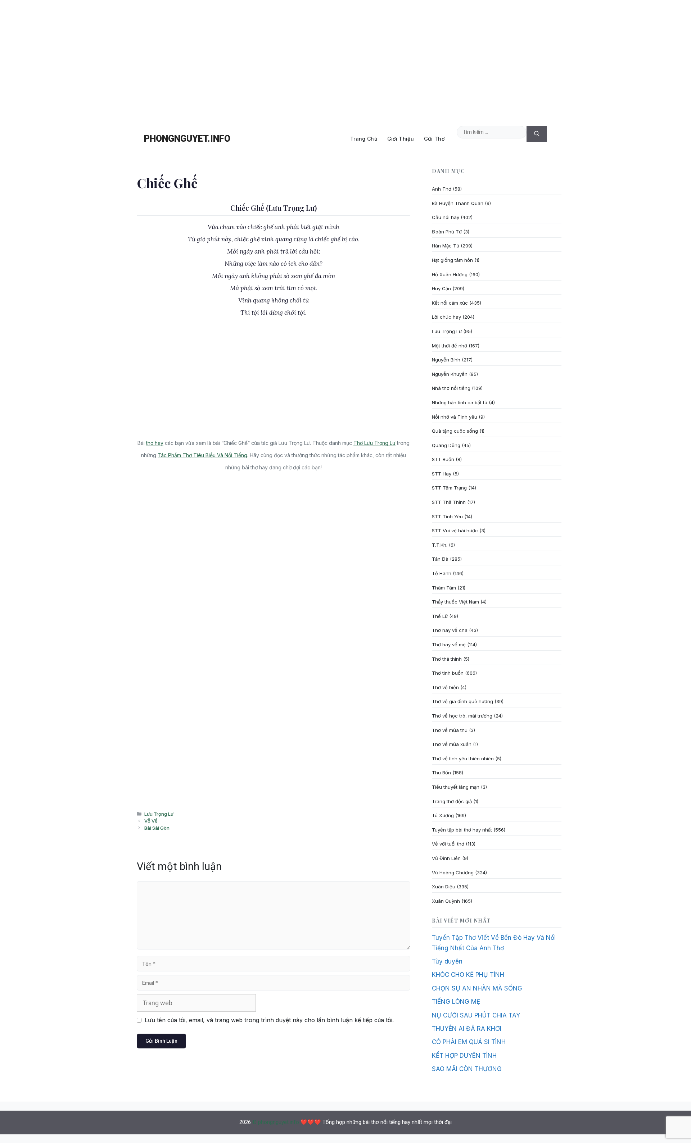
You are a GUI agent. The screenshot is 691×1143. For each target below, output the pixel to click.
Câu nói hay (445, 217)
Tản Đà (440, 559)
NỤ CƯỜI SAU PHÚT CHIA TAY (476, 1015)
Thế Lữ (440, 616)
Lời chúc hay (446, 317)
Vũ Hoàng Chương (453, 872)
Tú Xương (443, 815)
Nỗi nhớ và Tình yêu (454, 417)
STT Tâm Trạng (449, 488)
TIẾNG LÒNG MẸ (456, 1001)
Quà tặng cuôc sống (455, 431)
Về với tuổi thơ (448, 844)
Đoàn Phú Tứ (447, 231)
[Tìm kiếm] (537, 134)
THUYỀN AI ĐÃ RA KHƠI (466, 1028)
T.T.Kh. (439, 545)
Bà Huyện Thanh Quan (457, 203)
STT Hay (441, 474)
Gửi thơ (434, 139)
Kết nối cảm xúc (450, 303)
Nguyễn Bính (446, 360)
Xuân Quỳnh (446, 901)
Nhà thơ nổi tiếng (451, 388)
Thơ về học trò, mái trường (462, 716)
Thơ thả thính (447, 659)
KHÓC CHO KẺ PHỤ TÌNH (468, 974)
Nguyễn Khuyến (450, 374)
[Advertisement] (345, 59)
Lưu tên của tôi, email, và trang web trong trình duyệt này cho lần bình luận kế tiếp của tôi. (269, 1020)
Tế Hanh (441, 573)
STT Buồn (443, 459)
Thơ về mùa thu (450, 730)
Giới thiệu (400, 139)
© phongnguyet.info (275, 1122)
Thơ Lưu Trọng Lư (374, 443)
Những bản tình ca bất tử (459, 402)
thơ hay (154, 443)
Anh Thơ (441, 189)
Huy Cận (441, 288)
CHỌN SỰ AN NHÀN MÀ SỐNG (477, 988)
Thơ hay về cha (450, 630)
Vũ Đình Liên (446, 858)
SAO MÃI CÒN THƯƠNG (467, 1069)
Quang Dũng (446, 445)
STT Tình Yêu (447, 516)
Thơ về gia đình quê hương (462, 701)
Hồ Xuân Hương (450, 274)
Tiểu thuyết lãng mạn (455, 787)
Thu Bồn (441, 772)
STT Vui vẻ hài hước (455, 530)
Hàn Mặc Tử (445, 246)
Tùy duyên (447, 961)
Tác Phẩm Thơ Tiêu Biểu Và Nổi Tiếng (202, 455)
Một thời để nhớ (449, 346)
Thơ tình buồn (448, 673)
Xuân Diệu (443, 886)
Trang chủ (363, 139)
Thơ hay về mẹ (449, 644)
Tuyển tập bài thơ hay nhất (462, 830)
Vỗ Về (151, 821)
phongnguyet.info (187, 138)
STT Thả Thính (449, 502)
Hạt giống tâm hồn (452, 260)
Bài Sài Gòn (157, 828)
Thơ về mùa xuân (451, 744)
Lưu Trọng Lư (158, 814)
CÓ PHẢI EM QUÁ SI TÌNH (469, 1042)
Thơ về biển (445, 687)
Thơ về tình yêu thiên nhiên (463, 758)
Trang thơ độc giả (452, 801)
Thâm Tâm (444, 588)
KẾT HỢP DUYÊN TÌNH (464, 1055)
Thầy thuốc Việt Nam (455, 602)
